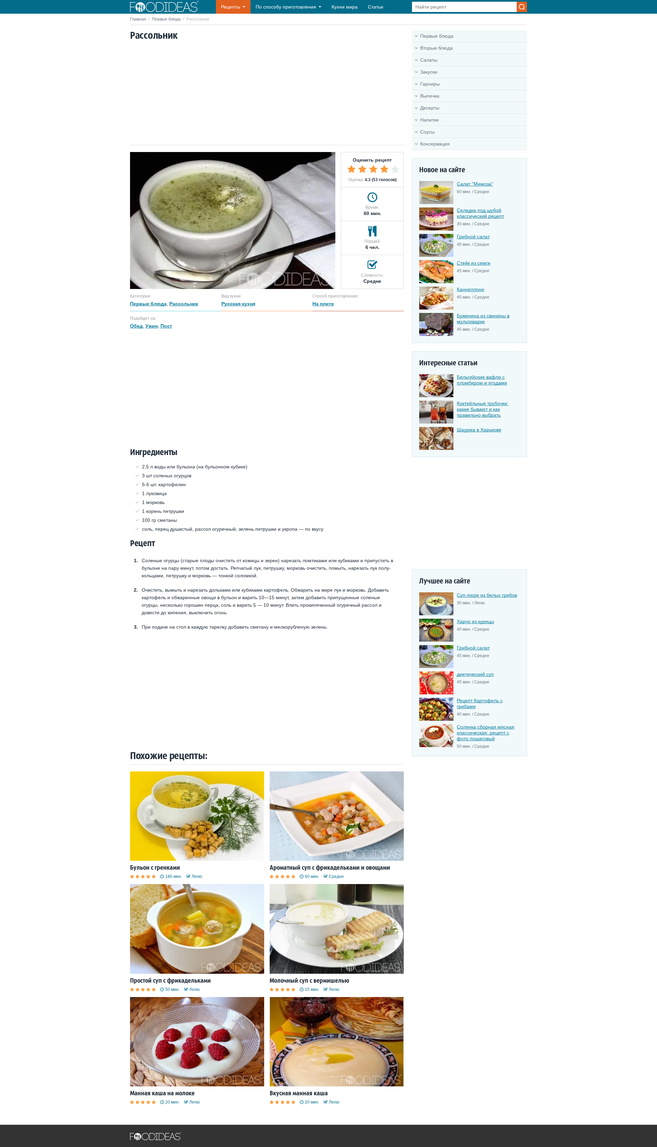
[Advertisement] (267, 93)
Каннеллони (470, 289)
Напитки (429, 120)
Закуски (428, 72)
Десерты (429, 108)
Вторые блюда (436, 48)
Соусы (427, 132)
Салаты (428, 60)
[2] (362, 169)
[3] (373, 169)
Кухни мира (345, 7)
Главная (138, 19)
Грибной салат (473, 236)
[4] (384, 169)
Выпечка (429, 96)
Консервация (435, 144)
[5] (395, 169)
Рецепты (230, 7)
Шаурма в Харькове (479, 429)
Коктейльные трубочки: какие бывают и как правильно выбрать (482, 409)
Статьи (375, 7)
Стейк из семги (473, 263)
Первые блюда (166, 19)
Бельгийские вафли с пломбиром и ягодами (482, 380)
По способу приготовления (286, 7)
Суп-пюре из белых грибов (487, 595)
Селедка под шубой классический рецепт (480, 213)
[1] (351, 169)
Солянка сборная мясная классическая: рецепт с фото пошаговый (485, 732)
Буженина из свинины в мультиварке (483, 318)
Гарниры (430, 84)
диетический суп (475, 674)
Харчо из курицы (475, 621)
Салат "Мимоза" (475, 184)
